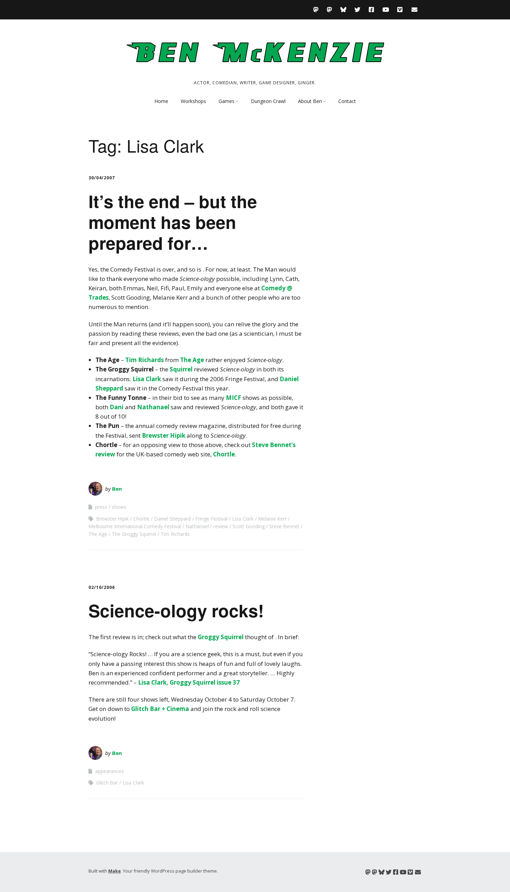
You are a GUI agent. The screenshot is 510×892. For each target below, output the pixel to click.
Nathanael (153, 407)
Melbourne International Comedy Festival (134, 526)
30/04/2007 (101, 178)
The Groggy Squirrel (134, 534)
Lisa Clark (147, 379)
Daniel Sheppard (172, 518)
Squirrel (182, 369)
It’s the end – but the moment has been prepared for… (172, 222)
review (220, 526)
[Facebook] (371, 9)
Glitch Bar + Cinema (160, 709)
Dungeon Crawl (268, 101)
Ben (117, 488)
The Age (192, 360)
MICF (233, 398)
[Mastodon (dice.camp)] (317, 9)
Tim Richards (144, 360)
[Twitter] (357, 9)
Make (114, 871)
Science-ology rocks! (176, 610)
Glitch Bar (107, 782)
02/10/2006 (101, 587)
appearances (109, 771)
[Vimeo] (400, 9)
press (101, 507)
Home (161, 101)
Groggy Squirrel (221, 637)
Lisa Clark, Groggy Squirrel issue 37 (189, 682)
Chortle (224, 454)
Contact (347, 101)
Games (227, 101)
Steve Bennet (284, 526)
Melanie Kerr (272, 518)
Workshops (193, 101)
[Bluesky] (343, 9)
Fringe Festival (211, 518)
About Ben (310, 101)
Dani (117, 407)
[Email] (414, 9)
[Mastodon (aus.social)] (329, 9)
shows (119, 507)
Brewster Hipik (163, 435)
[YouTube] (385, 9)
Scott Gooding (248, 526)
